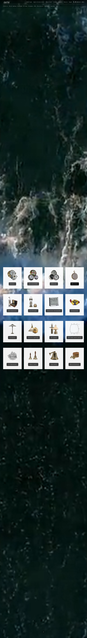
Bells (35, 6)
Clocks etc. (5, 6)
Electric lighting (12, 6)
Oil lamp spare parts (74, 337)
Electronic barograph (53, 310)
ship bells (54, 364)
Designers (60, 2)
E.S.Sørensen (12, 364)
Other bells (33, 364)
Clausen (53, 283)
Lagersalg (52, 6)
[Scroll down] (43, 632)
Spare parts (46, 6)
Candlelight (19, 6)
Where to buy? (49, 2)
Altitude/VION (33, 283)
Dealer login (29, 2)
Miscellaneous (40, 6)
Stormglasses (12, 310)
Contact (55, 2)
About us (66, 2)
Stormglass (30, 6)
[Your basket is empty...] (76, 2)
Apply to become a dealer (38, 2)
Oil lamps (25, 6)
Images (70, 2)
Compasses (74, 310)
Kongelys (12, 337)
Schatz (12, 283)
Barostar (74, 283)
